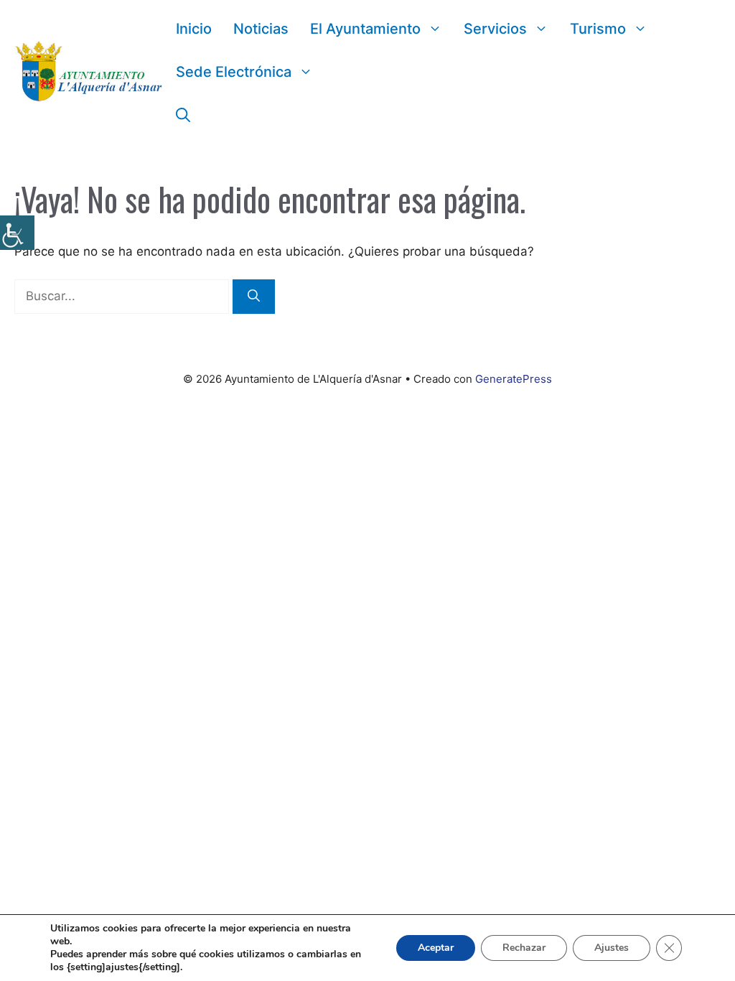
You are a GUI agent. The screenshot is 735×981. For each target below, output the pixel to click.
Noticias (261, 28)
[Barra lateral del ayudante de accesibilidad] (17, 232)
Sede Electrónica (233, 71)
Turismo (598, 28)
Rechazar (524, 947)
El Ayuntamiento (365, 28)
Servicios (495, 28)
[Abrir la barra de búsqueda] (183, 114)
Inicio (194, 28)
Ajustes (611, 947)
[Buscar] (254, 296)
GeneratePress (513, 379)
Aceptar (436, 947)
